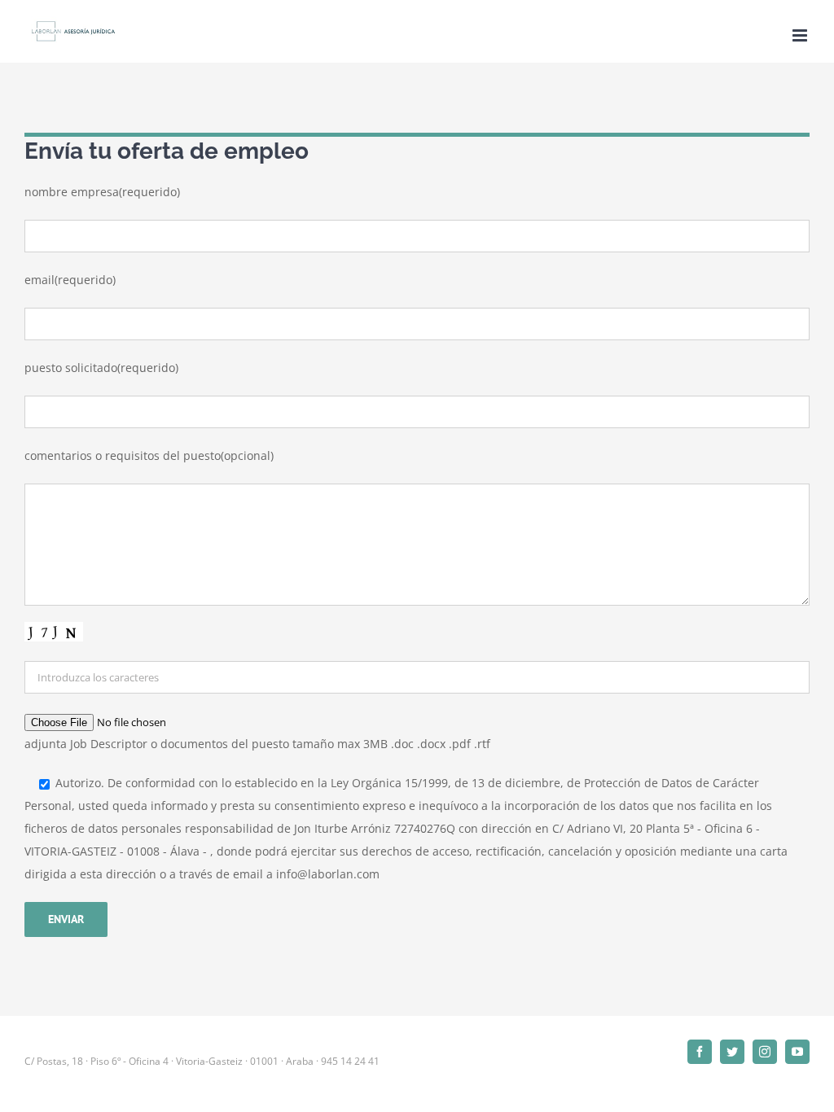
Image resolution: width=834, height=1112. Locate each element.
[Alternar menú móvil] (801, 35)
